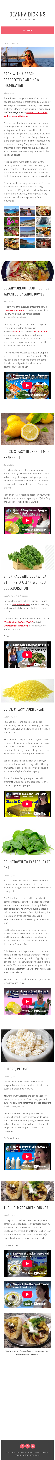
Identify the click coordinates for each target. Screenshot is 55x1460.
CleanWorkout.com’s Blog (16, 625)
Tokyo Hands (40, 331)
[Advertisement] (27, 1411)
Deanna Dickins (27, 14)
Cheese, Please (16, 1068)
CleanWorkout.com (21, 604)
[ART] (33, 1446)
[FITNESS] (27, 1446)
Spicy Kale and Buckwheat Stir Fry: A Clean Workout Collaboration (26, 582)
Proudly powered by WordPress (22, 1452)
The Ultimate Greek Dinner (26, 1207)
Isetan (16, 331)
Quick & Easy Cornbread (24, 709)
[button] (12, 211)
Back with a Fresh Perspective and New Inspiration (21, 79)
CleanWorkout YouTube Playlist (18, 622)
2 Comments (23, 596)
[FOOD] (22, 1446)
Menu (29, 30)
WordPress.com (31, 1455)
